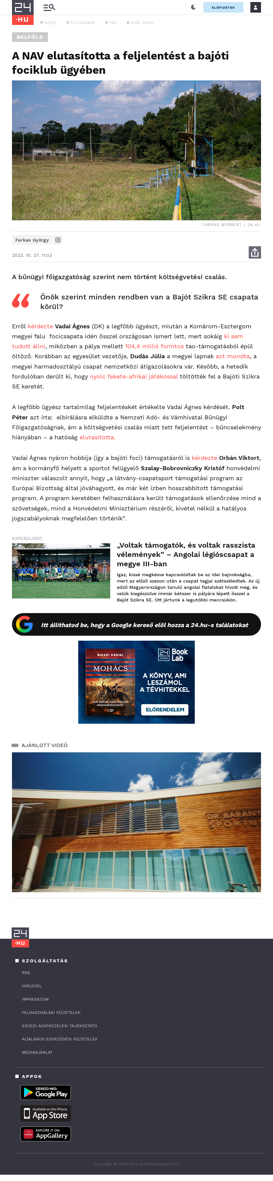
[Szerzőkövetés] (58, 240)
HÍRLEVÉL (32, 986)
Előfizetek (223, 7)
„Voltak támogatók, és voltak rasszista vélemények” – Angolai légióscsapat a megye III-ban (186, 554)
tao (113, 22)
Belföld (30, 37)
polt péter (143, 22)
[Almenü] (49, 7)
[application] (136, 822)
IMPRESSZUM (35, 999)
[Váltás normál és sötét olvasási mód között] (193, 7)
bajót (50, 22)
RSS (26, 972)
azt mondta (233, 356)
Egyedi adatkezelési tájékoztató (59, 1025)
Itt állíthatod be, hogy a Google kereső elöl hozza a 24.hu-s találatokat (144, 624)
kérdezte (40, 326)
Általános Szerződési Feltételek (60, 1039)
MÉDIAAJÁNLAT (37, 1052)
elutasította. (99, 437)
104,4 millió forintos (154, 346)
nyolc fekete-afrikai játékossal (134, 376)
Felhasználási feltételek (51, 1012)
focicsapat (83, 22)
